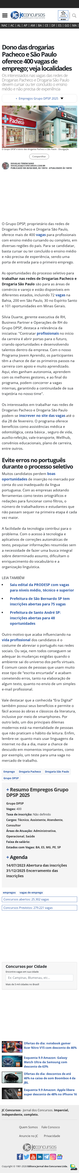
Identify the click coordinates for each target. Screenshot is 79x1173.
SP (59, 847)
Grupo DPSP (11, 778)
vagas (41, 234)
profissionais (48, 333)
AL (19, 25)
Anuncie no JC (28, 1136)
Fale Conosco (51, 1127)
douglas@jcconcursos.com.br (28, 165)
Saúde (30, 836)
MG (48, 847)
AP (25, 25)
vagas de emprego (31, 892)
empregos (9, 892)
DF (53, 25)
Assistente (38, 820)
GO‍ (67, 25)
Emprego (9, 771)
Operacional (15, 836)
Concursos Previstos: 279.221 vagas (28, 908)
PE (54, 847)
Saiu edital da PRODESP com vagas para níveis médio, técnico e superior (42, 587)
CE (46, 25)
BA (40, 25)
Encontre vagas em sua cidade (22, 971)
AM (32, 25)
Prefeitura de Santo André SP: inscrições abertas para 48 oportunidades (35, 618)
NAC (4, 25)
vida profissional (16, 639)
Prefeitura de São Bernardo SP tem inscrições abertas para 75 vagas (40, 601)
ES (60, 25)
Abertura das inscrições (36, 865)
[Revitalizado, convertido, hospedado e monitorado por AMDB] (73, 1167)
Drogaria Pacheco (30, 771)
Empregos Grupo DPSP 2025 (37, 98)
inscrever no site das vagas (42, 415)
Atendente (54, 820)
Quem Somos (28, 1127)
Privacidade (52, 1136)
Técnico (23, 820)
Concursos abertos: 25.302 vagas (26, 899)
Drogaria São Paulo (57, 771)
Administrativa (44, 831)
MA (74, 25)
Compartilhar (39, 156)
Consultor (13, 825)
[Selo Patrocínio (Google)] (63, 15)
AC (12, 25)
